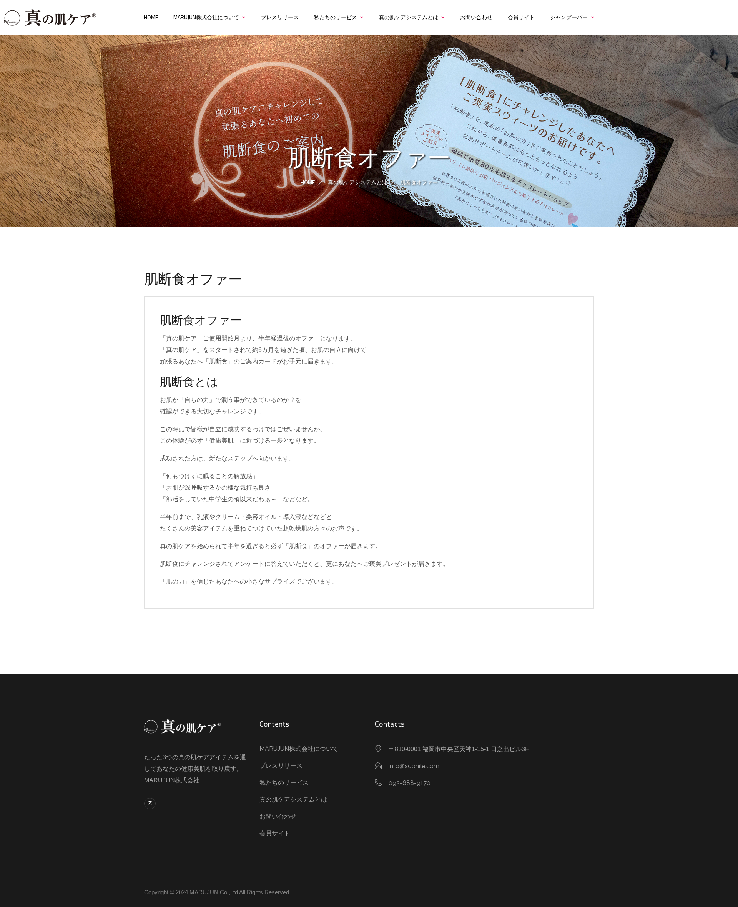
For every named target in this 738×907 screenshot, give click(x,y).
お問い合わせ (476, 17)
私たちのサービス (335, 17)
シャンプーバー (569, 17)
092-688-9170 (409, 783)
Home (151, 17)
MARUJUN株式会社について (206, 17)
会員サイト (521, 17)
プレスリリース (280, 17)
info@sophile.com (414, 766)
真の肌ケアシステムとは (408, 17)
